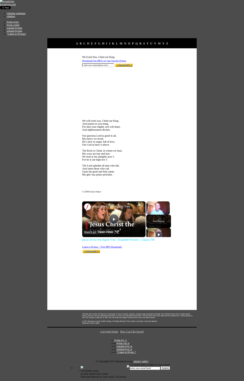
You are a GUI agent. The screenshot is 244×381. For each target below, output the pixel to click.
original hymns (14, 31)
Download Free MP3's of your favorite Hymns (104, 61)
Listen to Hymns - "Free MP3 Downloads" (102, 247)
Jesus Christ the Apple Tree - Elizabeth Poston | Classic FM (113, 206)
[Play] (158, 234)
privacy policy (141, 361)
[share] (139, 205)
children (11, 16)
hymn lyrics (13, 22)
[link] (87, 206)
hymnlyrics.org (8, 4)
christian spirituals (16, 13)
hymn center (13, 25)
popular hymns (14, 28)
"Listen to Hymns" (16, 34)
